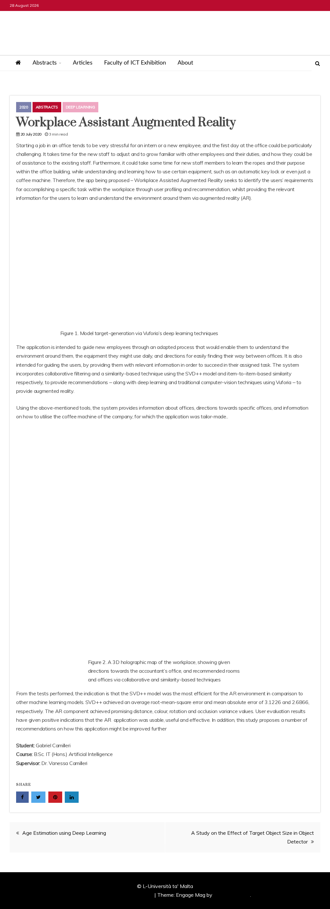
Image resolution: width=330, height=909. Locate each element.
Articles (82, 63)
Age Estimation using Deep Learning (64, 833)
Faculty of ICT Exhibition (135, 63)
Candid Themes (232, 895)
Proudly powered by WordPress (116, 895)
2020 (23, 107)
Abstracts (45, 63)
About (185, 63)
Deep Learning (80, 107)
